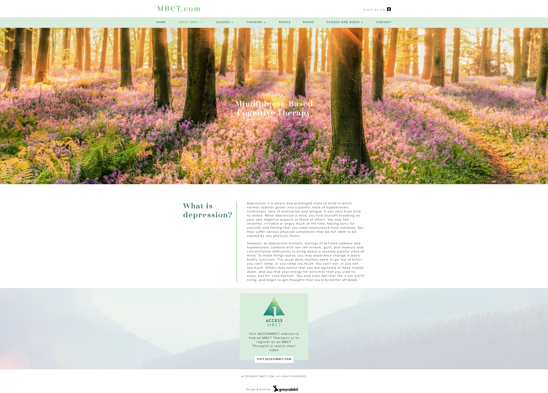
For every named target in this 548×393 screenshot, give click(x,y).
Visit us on (375, 10)
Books (308, 22)
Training (254, 22)
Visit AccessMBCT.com (274, 359)
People (285, 22)
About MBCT (189, 22)
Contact (384, 22)
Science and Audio (343, 22)
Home (161, 22)
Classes (223, 22)
